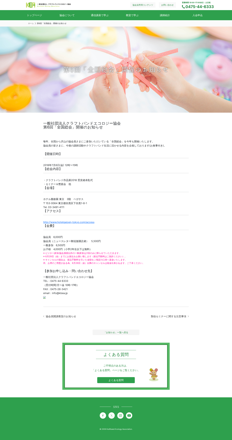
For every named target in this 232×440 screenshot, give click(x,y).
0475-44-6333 (199, 6)
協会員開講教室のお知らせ (61, 316)
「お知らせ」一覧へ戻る (116, 332)
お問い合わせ (167, 5)
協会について (67, 15)
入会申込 (198, 15)
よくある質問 (116, 380)
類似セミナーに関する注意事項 (168, 316)
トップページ (34, 15)
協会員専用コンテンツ (143, 5)
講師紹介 (165, 15)
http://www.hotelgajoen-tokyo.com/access (68, 222)
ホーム (31, 23)
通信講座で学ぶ (100, 15)
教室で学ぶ (132, 15)
